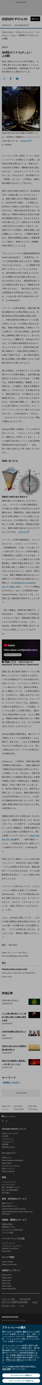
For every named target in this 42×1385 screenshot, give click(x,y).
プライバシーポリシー (15, 1360)
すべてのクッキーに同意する (21, 1375)
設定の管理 (6, 1369)
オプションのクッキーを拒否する (21, 1381)
